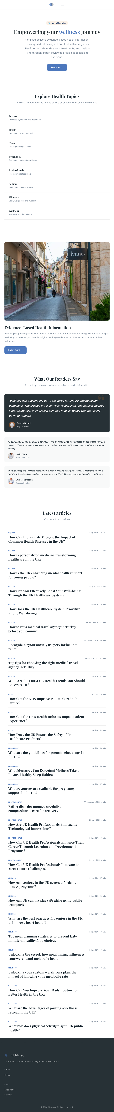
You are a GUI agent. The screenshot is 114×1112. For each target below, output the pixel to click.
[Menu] (62, 5)
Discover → (57, 67)
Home (7, 1075)
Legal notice (10, 1090)
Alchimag (17, 1055)
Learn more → (15, 350)
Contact (8, 1094)
